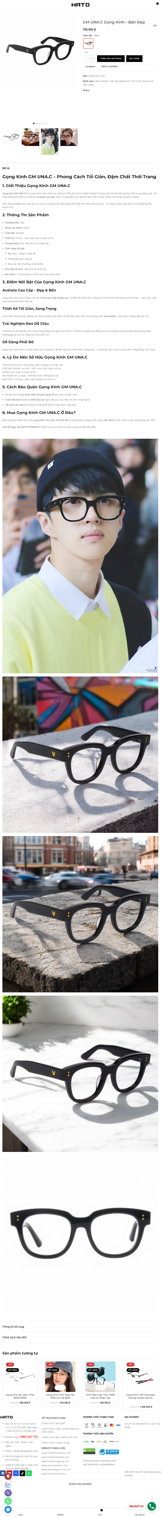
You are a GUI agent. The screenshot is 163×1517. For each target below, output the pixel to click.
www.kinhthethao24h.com (55, 1457)
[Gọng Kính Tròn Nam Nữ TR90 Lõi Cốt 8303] (60, 1376)
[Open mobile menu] (4, 5)
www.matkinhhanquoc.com (56, 1452)
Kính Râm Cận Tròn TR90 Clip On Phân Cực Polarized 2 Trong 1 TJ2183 (100, 1397)
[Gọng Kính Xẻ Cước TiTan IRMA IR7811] (20, 1376)
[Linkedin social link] (103, 90)
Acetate (104, 81)
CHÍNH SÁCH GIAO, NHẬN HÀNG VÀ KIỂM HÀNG (60, 1430)
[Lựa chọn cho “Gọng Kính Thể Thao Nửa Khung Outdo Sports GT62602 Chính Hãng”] (138, 1387)
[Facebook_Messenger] (8, 1509)
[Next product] (92, 15)
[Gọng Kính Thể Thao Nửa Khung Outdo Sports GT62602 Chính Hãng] (140, 1376)
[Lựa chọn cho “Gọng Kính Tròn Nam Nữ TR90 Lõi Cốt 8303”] (57, 1387)
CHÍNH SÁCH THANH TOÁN (56, 1442)
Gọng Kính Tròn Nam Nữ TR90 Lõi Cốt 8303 (60, 1396)
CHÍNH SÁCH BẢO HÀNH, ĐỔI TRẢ (59, 1437)
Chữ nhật (136, 81)
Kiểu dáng (88, 84)
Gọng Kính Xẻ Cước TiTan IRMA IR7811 (20, 1396)
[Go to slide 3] (40, 123)
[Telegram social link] (107, 90)
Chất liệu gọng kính (119, 81)
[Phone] (151, 1506)
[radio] (88, 43)
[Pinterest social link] (99, 90)
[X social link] (95, 90)
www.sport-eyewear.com (55, 1465)
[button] (5, 70)
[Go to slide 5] (46, 123)
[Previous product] (85, 15)
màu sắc (87, 35)
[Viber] (8, 1492)
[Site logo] (80, 4)
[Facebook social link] (91, 90)
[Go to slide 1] (34, 123)
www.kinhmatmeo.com (54, 1473)
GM (155, 25)
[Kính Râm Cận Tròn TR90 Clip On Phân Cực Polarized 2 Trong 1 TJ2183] (100, 1376)
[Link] (8, 1484)
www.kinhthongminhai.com (56, 1469)
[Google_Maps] (8, 1476)
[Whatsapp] (29, 1473)
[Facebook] (3, 1473)
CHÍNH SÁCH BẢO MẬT (54, 1423)
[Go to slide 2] (37, 123)
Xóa (86, 52)
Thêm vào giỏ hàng (110, 58)
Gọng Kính (147, 81)
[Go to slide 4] (43, 123)
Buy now (134, 58)
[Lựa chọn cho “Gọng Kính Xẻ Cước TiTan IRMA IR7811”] (17, 1387)
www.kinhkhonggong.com (55, 1461)
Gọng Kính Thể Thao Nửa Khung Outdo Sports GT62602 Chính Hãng (140, 1397)
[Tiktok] (22, 1473)
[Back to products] (88, 15)
